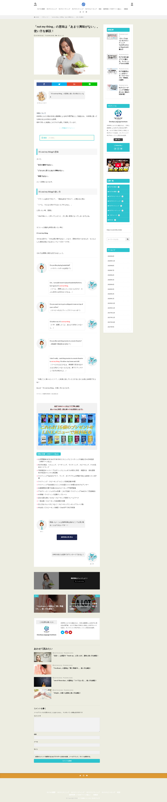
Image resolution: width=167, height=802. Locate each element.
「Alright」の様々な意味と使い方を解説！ (67, 693)
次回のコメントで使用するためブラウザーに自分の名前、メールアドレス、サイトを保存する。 (63, 756)
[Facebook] (44, 84)
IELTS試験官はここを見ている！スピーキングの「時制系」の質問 (124, 75)
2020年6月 (111, 275)
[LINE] (89, 84)
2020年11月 (111, 261)
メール (36, 741)
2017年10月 (111, 322)
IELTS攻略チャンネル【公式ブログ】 (89, 798)
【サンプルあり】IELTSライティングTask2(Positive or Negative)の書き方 (124, 44)
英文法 (112, 220)
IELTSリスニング (52, 9)
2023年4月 (111, 256)
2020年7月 (111, 270)
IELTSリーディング (64, 9)
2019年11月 (111, 308)
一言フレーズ (44, 17)
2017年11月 (111, 317)
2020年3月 (111, 289)
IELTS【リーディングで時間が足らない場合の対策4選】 (124, 91)
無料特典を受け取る (67, 537)
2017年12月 (111, 313)
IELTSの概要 (41, 9)
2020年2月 (111, 294)
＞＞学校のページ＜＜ (67, 128)
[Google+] (74, 84)
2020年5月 (111, 280)
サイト (36, 749)
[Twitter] (59, 84)
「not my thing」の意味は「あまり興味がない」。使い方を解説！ (67, 17)
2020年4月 (111, 284)
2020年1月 (111, 298)
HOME (37, 17)
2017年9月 (111, 327)
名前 (35, 734)
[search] (128, 239)
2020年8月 (111, 265)
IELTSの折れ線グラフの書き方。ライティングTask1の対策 (124, 60)
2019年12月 (111, 303)
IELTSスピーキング (91, 9)
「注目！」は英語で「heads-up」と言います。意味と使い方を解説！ (76, 656)
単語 (100, 9)
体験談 (126, 9)
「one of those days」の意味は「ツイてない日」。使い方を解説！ (75, 680)
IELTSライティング (77, 9)
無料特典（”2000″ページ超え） (112, 9)
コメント (37, 715)
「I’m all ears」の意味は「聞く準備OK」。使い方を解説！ (72, 668)
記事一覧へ (118, 139)
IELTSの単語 (114, 187)
